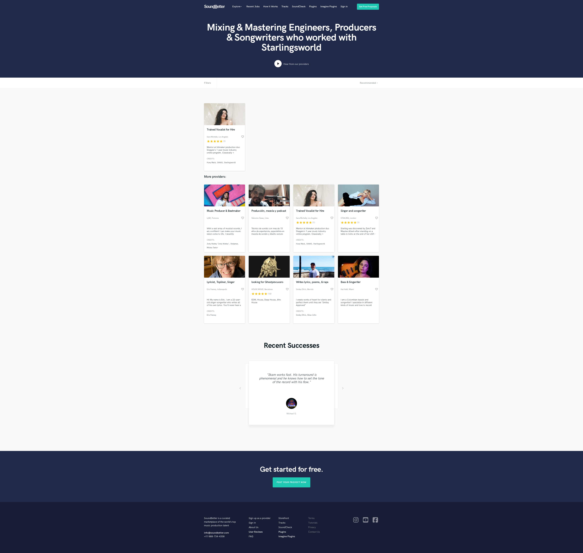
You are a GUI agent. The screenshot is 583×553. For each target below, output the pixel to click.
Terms (311, 518)
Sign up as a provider (260, 518)
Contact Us (314, 532)
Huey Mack (211, 162)
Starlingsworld (230, 162)
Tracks (284, 6)
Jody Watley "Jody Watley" (218, 244)
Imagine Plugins (328, 6)
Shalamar (234, 244)
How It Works (270, 6)
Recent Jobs (253, 6)
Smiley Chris (301, 315)
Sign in (344, 6)
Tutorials (312, 522)
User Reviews (256, 532)
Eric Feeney (211, 315)
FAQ (251, 536)
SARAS (220, 162)
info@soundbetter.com (216, 532)
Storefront (283, 518)
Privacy (312, 527)
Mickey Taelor (212, 248)
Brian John (311, 315)
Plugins (313, 6)
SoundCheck (298, 6)
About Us (253, 527)
